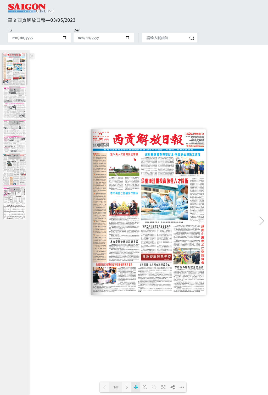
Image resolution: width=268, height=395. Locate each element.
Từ (10, 30)
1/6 (116, 387)
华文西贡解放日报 (31, 8)
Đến (77, 30)
